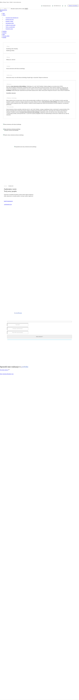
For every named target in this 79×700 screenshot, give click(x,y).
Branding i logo (10, 373)
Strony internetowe (3, 373)
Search (26, 8)
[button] (1, 11)
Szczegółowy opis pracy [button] (11, 93)
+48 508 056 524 (57, 5)
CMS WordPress (24, 103)
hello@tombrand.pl (47, 5)
